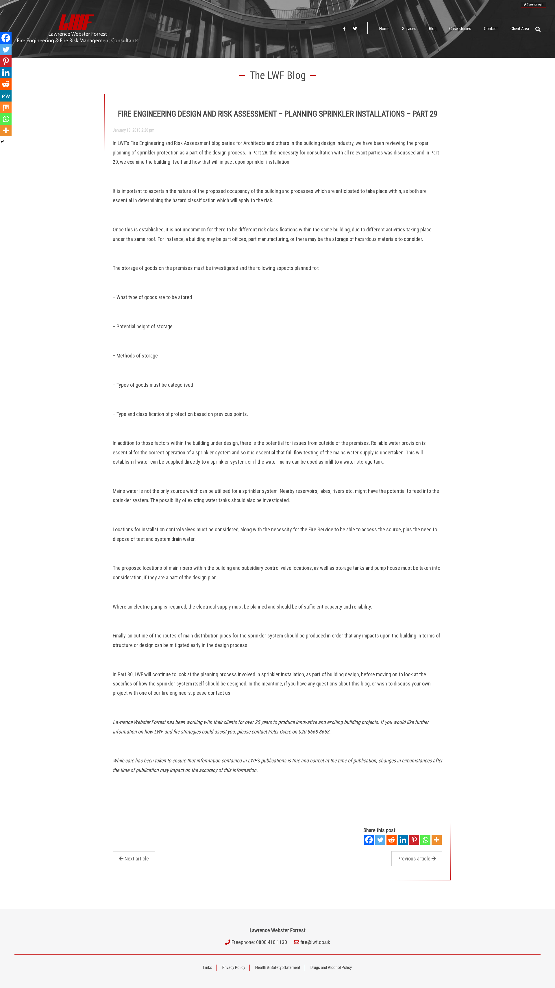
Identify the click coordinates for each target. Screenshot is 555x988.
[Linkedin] (403, 840)
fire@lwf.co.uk (315, 942)
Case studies (460, 28)
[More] (437, 840)
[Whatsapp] (425, 840)
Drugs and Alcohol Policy (331, 967)
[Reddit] (391, 840)
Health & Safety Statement (277, 967)
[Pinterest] (414, 840)
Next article (137, 859)
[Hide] (2, 141)
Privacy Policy (233, 967)
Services (409, 28)
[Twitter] (380, 840)
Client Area (519, 28)
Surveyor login (534, 4)
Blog (432, 28)
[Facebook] (369, 840)
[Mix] (6, 107)
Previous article (413, 859)
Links (207, 967)
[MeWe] (6, 96)
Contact (491, 28)
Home (384, 28)
